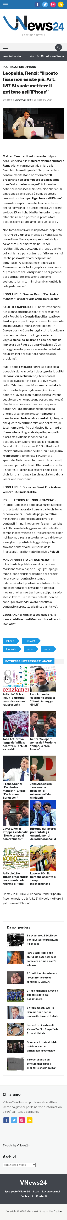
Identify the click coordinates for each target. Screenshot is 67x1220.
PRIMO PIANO (26, 67)
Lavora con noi (51, 1191)
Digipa (58, 1211)
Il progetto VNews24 (17, 1191)
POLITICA (9, 67)
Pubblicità (26, 1196)
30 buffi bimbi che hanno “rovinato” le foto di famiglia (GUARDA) (42, 977)
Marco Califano (23, 99)
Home (7, 894)
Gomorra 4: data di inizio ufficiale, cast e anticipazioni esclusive (42, 1046)
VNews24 (33, 1182)
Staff (36, 1191)
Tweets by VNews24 (16, 1145)
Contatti (41, 1196)
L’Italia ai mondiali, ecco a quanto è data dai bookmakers (42, 994)
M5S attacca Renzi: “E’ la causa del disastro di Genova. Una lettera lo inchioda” (32, 619)
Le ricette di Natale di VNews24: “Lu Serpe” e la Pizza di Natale (42, 1029)
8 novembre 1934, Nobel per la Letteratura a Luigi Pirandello (42, 939)
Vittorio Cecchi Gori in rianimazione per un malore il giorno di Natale (42, 1012)
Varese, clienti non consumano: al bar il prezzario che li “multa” (41, 1063)
